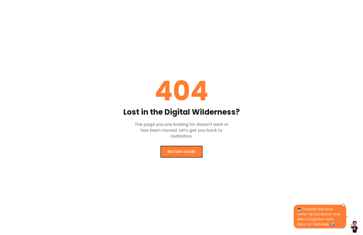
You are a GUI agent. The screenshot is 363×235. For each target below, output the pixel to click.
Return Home (181, 151)
